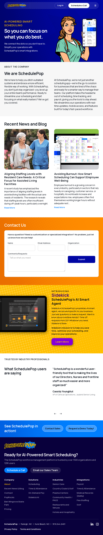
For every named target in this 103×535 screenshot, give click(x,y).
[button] (95, 5)
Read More (9, 207)
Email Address (44, 243)
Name (10, 243)
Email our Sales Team (45, 470)
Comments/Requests (17, 254)
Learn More (62, 341)
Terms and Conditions (30, 529)
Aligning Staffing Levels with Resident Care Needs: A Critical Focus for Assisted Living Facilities (24, 179)
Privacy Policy (10, 529)
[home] (15, 5)
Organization (73, 243)
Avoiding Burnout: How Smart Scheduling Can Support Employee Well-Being (76, 177)
